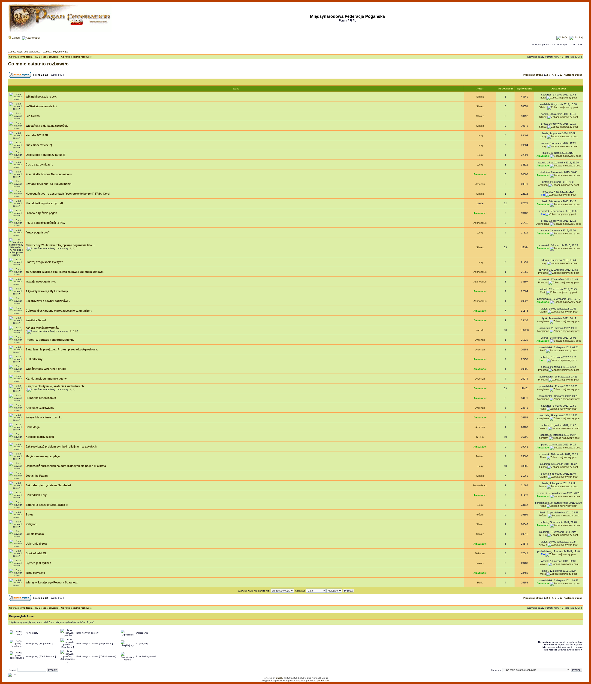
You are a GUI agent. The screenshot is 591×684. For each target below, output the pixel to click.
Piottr (543, 292)
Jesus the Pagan (37, 475)
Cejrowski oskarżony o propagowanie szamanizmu (59, 310)
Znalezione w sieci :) (39, 145)
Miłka (543, 573)
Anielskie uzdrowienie (40, 407)
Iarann (542, 486)
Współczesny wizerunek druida (46, 369)
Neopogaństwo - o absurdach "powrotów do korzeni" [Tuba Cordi (68, 193)
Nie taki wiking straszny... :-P (44, 203)
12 (561, 75)
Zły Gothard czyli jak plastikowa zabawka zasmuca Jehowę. (64, 271)
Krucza (543, 544)
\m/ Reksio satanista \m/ (41, 106)
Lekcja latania (35, 534)
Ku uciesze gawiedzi (46, 56)
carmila (480, 330)
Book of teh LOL (36, 553)
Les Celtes (33, 116)
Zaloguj (15, 37)
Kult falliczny (34, 359)
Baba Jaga (33, 427)
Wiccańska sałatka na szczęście (47, 125)
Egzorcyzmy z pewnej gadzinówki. (48, 301)
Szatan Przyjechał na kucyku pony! (49, 184)
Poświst (543, 428)
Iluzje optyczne (35, 572)
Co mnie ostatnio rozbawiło (76, 56)
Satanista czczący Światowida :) (47, 504)
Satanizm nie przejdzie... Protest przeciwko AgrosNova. (62, 349)
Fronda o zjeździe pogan (41, 213)
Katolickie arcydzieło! (40, 437)
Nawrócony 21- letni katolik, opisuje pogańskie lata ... (60, 245)
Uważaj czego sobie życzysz (44, 262)
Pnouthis (543, 272)
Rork (480, 582)
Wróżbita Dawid (36, 320)
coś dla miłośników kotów (42, 328)
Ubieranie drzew (36, 543)
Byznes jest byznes (38, 563)
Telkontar (480, 553)
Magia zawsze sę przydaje (43, 456)
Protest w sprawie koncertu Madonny (50, 339)
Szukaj (578, 37)
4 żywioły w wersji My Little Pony (47, 291)
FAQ (564, 37)
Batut (29, 514)
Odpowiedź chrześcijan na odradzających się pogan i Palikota (66, 466)
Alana (543, 408)
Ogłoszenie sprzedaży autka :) (45, 154)
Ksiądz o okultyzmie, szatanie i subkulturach (55, 386)
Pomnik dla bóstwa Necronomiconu (49, 174)
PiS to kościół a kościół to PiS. (45, 222)
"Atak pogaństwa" (38, 232)
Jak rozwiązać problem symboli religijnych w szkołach (61, 446)
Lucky (479, 135)
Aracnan (480, 184)
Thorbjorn (542, 437)
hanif (543, 350)
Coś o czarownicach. (39, 164)
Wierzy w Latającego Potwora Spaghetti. (52, 582)
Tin (543, 194)
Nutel (543, 97)
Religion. (31, 524)
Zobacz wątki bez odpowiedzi (24, 51)
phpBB (279, 678)
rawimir (543, 311)
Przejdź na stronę (533, 75)
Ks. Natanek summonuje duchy (46, 378)
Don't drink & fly (36, 495)
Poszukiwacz (480, 485)
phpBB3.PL (323, 680)
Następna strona (573, 75)
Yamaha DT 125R (37, 135)
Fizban (543, 467)
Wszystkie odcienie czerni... (44, 417)
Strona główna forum (21, 56)
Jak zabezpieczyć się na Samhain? (48, 485)
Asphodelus (480, 222)
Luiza (543, 360)
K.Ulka (480, 437)
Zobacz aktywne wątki (55, 51)
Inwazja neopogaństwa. (41, 281)
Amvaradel (543, 155)
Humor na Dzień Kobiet (41, 398)
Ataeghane (543, 321)
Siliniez (480, 96)
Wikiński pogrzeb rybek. (41, 96)
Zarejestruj (33, 37)
